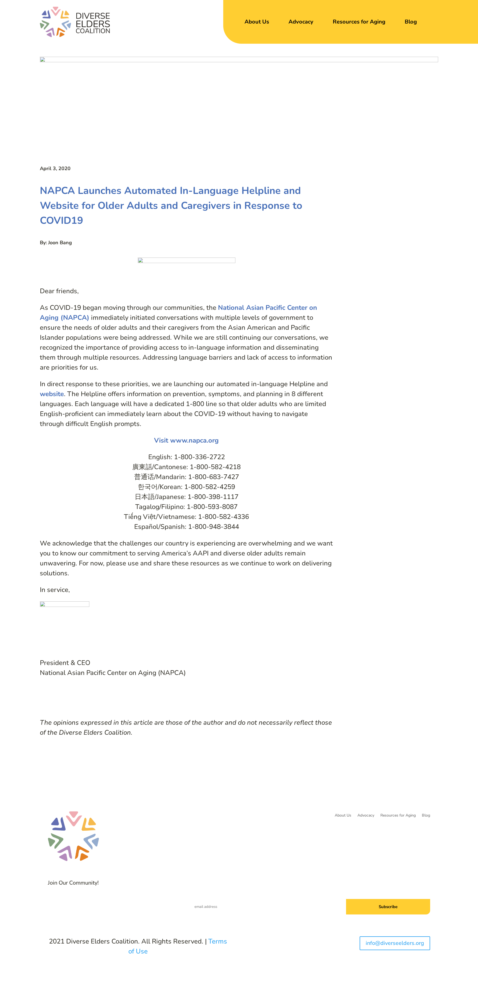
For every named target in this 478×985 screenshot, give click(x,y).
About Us (257, 21)
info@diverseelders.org (395, 943)
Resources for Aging (359, 21)
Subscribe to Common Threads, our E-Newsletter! (379, 886)
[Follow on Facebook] (93, 903)
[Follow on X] (104, 903)
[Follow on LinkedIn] (115, 903)
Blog (411, 21)
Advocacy (301, 21)
